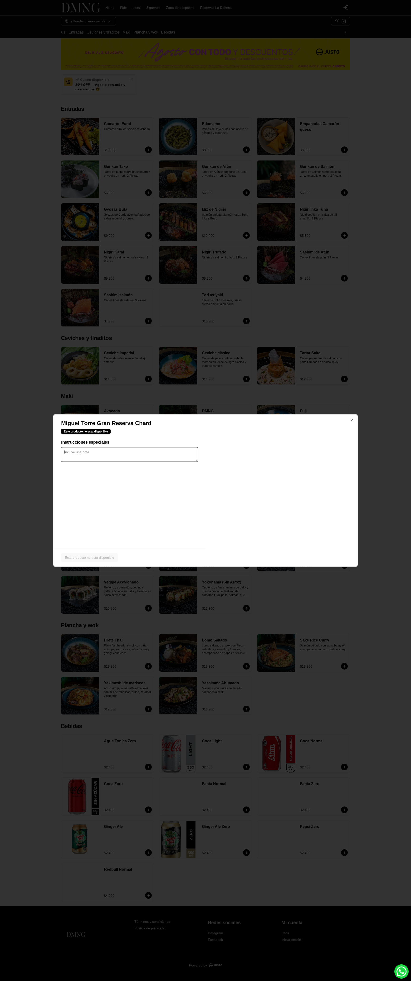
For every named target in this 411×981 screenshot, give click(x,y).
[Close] (352, 420)
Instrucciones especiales (85, 442)
